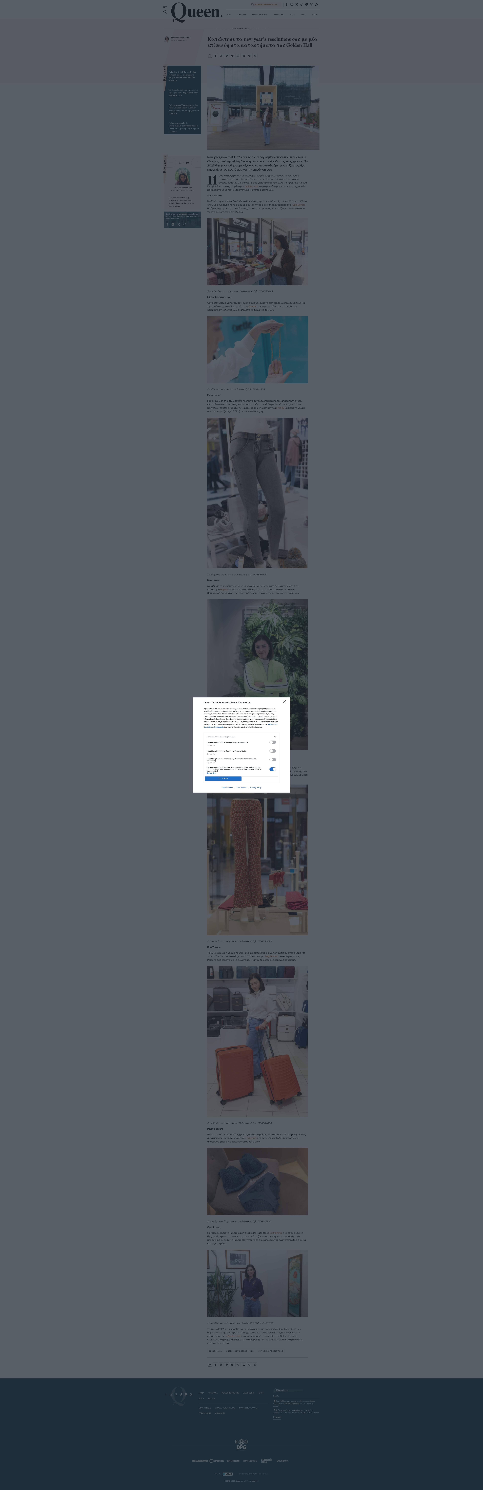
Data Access (241, 788)
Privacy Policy (255, 788)
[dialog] (241, 745)
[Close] (285, 702)
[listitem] (241, 736)
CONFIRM (223, 779)
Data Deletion (227, 788)
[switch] (272, 742)
